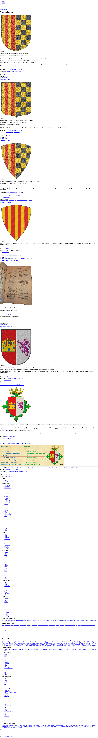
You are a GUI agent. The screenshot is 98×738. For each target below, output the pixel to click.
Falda (68, 642)
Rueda (40, 645)
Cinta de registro (72, 643)
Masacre (87, 635)
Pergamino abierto (60, 642)
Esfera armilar (30, 642)
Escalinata (22, 642)
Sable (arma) (42, 642)
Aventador (61, 640)
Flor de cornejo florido (48, 625)
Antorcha (26, 640)
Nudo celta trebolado (50, 644)
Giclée (5, 710)
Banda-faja (6, 609)
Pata (5, 636)
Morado (5, 555)
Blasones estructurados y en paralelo (21, 471)
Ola (78, 620)
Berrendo (27, 630)
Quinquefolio (34, 626)
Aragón (3, 318)
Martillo (92, 643)
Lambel (5, 571)
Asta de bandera (56, 640)
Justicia (55, 649)
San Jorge (76, 649)
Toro (37, 631)
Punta (5, 577)
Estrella (45, 620)
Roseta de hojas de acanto (23, 645)
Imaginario (34, 726)
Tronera (69, 641)
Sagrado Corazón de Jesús (22, 649)
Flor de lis (53, 625)
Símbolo (55, 645)
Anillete (5, 599)
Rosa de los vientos (16, 645)
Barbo (24, 630)
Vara (5, 594)
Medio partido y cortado (8, 506)
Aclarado (26, 374)
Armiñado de (6, 537)
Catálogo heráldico (7, 688)
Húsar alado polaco (20, 643)
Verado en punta (7, 545)
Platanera (30, 626)
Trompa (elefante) (61, 636)
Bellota (6, 625)
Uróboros (4, 650)
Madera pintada (6, 718)
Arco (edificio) (32, 640)
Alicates (10, 640)
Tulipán (53, 626)
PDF (5, 713)
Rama (46, 636)
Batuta (82, 640)
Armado (37, 374)
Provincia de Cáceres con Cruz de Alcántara (12, 385)
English (5, 480)
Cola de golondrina (38, 635)
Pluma (84, 644)
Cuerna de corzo (55, 635)
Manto (5, 665)
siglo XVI (11, 313)
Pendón (5, 681)
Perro (11, 631)
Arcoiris (6, 620)
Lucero (61, 620)
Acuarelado (16, 434)
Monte (68, 620)
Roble (38, 626)
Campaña (6, 565)
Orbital (81, 620)
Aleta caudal (4, 635)
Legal (20, 736)
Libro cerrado (67, 643)
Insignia (5, 679)
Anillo (24, 640)
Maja (23, 644)
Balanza (84, 640)
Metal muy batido (18, 71)
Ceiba (25, 625)
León (24, 374)
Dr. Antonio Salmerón (10, 736)
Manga (89, 643)
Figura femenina (89, 630)
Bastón (5, 582)
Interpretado (7, 133)
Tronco (65, 636)
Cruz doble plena (7, 610)
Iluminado (12, 376)
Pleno (83, 726)
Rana (20, 631)
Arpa (43, 640)
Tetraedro (78, 645)
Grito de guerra (6, 662)
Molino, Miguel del (16, 314)
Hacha (92, 642)
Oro (17, 69)
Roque (11, 645)
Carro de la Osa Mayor (14, 620)
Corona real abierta (53, 374)
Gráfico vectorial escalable (8, 711)
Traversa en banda (7, 586)
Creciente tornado (29, 620)
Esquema (5, 694)
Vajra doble (91, 645)
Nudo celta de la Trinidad (43, 644)
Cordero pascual (29, 649)
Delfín (74, 630)
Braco (39, 630)
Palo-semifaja (6, 613)
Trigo (48, 626)
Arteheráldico (3, 2)
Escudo (14, 133)
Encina (36, 625)
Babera (5, 674)
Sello (5, 684)
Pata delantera (15, 636)
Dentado (12, 642)
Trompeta (87, 645)
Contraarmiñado (7, 539)
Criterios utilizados (7, 703)
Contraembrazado (7, 513)
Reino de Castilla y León (19, 378)
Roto (35, 645)
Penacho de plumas (7, 667)
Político (10, 378)
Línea (79, 643)
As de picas (18, 640)
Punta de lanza (50, 643)
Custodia (50, 641)
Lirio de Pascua (83, 625)
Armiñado (6, 536)
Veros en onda (6, 541)
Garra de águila (75, 635)
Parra (23, 626)
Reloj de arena (7, 645)
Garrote (73, 642)
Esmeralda (42, 620)
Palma (3, 636)
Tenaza (5, 591)
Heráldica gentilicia (7, 485)
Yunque (95, 645)
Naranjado (6, 556)
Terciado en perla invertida (8, 503)
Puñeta (3, 645)
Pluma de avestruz (42, 636)
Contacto (1, 736)
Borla (5, 661)
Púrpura (12, 374)
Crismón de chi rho (5, 642)
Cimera (5, 655)
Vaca (42, 631)
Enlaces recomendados (8, 704)
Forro (5, 534)
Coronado (44, 374)
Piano (62, 644)
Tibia (57, 636)
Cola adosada (27, 635)
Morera (10, 626)
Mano (84, 635)
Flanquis (5, 589)
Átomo (9, 620)
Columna (90, 641)
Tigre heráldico (34, 631)
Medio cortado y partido (8, 509)
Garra (67, 635)
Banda (5, 561)
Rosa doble (43, 626)
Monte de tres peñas (72, 620)
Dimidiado (8, 69)
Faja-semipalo (6, 612)
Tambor (62, 645)
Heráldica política (7, 486)
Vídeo (5, 714)
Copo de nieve (20, 620)
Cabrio (5, 564)
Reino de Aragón (19, 133)
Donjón (15, 642)
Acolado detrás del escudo (63, 433)
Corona (48, 374)
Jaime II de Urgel (5, 140)
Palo (11, 69)
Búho (43, 630)
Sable (21, 69)
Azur (19, 374)
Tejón (30, 631)
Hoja (79, 635)
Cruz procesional (77, 640)
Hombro (81, 635)
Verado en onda (7, 544)
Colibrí (66, 630)
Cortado (5, 495)
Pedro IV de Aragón (7, 248)
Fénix (43, 649)
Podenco (15, 631)
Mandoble (95, 643)
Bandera (5, 680)
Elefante (77, 630)
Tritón (85, 649)
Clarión (82, 641)
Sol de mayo (94, 620)
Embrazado (6, 512)
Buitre (41, 630)
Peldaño (26, 642)
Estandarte (6, 682)
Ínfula (27, 643)
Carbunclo (72, 641)
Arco (29, 640)
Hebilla (94, 642)
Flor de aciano (41, 625)
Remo (93, 640)
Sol (90, 620)
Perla (5, 574)
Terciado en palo (7, 500)
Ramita (48, 636)
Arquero (52, 640)
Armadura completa (39, 640)
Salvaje (23, 631)
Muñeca (94, 635)
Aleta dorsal (9, 635)
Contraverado (6, 547)
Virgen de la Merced (68, 649)
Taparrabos (65, 645)
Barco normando (5, 641)
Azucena (79, 625)
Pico (33, 636)
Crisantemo (28, 625)
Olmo (15, 626)
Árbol (3, 625)
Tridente (84, 645)
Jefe (5, 570)
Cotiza (5, 584)
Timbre (48, 433)
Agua (3, 620)
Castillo (21, 374)
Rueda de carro (44, 645)
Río (89, 620)
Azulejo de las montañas (19, 630)
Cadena (40, 641)
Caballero (36, 641)
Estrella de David (47, 642)
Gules (19, 69)
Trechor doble (6, 593)
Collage (5, 715)
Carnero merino (52, 630)
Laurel (74, 625)
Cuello (46, 635)
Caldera (43, 641)
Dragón (37, 649)
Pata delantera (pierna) (21, 636)
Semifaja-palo (6, 615)
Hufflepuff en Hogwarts (8, 476)
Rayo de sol (86, 620)
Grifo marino (51, 649)
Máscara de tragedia (12, 644)
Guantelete (88, 642)
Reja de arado (14, 640)
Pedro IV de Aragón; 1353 (7, 202)
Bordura (5, 563)
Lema (5, 664)
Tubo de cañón (64, 641)
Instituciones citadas (7, 705)
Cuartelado (6, 504)
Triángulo (6, 605)
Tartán (5, 698)
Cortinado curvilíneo (7, 514)
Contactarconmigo (4, 7)
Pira (5, 576)
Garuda (45, 649)
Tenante (5, 670)
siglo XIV (11, 246)
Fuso (5, 603)
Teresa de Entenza (7, 74)
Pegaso (73, 649)
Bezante (5, 600)
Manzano (7, 626)
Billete (5, 601)
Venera (70, 636)
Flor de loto (57, 625)
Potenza (88, 644)
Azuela (64, 640)
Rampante (33, 374)
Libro (59, 643)
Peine (60, 644)
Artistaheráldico (3, 3)
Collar (5, 656)
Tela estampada (6, 721)
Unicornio (94, 649)
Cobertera (20, 635)
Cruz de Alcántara (72, 433)
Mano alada (63, 649)
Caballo (46, 630)
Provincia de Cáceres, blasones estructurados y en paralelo (15, 443)
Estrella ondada (49, 620)
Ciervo (62, 630)
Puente (91, 644)
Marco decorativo (7, 691)
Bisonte (30, 630)
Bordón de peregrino (26, 641)
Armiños (5, 535)
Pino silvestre (26, 626)
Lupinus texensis (89, 625)
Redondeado (4, 727)
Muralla (31, 644)
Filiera (5, 588)
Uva (55, 626)
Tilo (46, 626)
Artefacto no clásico (47, 640)
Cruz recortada (78, 433)
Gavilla (76, 642)
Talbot (28, 631)
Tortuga (40, 631)
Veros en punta (6, 542)
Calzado (5, 511)
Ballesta (87, 640)
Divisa (5, 659)
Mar (65, 620)
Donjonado (19, 642)
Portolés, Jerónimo (9, 314)
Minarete (28, 644)
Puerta (94, 644)
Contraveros (6, 546)
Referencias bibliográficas (8, 702)
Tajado (5, 497)
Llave (84, 643)
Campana (53, 641)
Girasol (68, 625)
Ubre (68, 636)
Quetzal (18, 631)
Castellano (6, 481)
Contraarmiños (6, 538)
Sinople (5, 528)
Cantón (5, 566)
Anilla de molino (71, 644)
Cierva (59, 630)
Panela (20, 626)
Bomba (15, 641)
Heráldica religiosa (7, 488)
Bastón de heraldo (72, 640)
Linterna (81, 643)
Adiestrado (6, 498)
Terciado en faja (7, 501)
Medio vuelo (91, 635)
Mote (5, 666)
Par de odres (56, 644)
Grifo (48, 649)
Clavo (85, 641)
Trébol (50, 626)
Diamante (38, 620)
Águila (6, 630)
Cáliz (45, 641)
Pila (5, 575)
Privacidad (23, 736)
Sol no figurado (4, 621)
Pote (86, 644)
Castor (57, 630)
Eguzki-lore (33, 625)
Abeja (3, 630)
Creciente (24, 620)
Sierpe (26, 631)
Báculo (67, 640)
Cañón (61, 641)
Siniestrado (6, 499)
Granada (71, 625)
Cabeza (17, 635)
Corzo (69, 630)
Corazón (42, 635)
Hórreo (9, 643)
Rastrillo (37, 645)
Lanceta (54, 643)
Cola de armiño (31, 635)
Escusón (5, 568)
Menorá (17, 644)
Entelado (16, 376)
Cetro (78, 641)
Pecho (29, 636)
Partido (7, 374)
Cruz (68, 433)
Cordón (93, 641)
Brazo (15, 635)
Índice (27, 736)
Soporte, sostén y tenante (8, 668)
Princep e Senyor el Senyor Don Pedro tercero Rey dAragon (12, 255)
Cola (23, 635)
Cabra (49, 630)
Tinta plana (12, 71)
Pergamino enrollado (54, 642)
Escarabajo (80, 630)
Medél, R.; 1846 (4, 430)
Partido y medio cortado (8, 507)
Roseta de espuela (31, 645)
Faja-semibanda (7, 611)
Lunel (87, 643)
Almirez (25, 644)
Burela (5, 583)
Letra (57, 643)
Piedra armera (6, 720)
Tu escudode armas (4, 5)
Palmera (17, 626)
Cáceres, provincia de (6, 326)
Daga (10, 642)
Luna (63, 620)
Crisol (88, 641)
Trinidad (82, 649)
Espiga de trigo (63, 635)
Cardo (15, 625)
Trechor (5, 592)
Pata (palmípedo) (9, 636)
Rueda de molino (77, 644)
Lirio (76, 625)
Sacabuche (59, 645)
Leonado (5, 554)
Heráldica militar (7, 487)
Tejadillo (69, 645)
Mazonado (30, 374)
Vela (94, 640)
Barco (90, 640)
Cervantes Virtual (5, 321)
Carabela (9, 641)
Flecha (70, 642)
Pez (12, 631)
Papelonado (6, 548)
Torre (82, 645)
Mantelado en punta (7, 515)
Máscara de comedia (5, 644)
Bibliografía (30, 725)
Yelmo (5, 672)
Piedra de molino (66, 644)
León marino (59, 649)
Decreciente (35, 620)
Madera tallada (6, 719)
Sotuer (5, 578)
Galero (5, 660)
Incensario (29, 643)
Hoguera (14, 643)
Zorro (45, 631)
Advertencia (17, 736)
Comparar (6, 693)
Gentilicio (10, 133)
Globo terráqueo (57, 620)
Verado (5, 543)
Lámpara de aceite (42, 643)
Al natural (6, 557)
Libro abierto (63, 643)
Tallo (55, 636)
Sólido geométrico (74, 645)
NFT (5, 712)
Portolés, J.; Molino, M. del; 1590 (9, 260)
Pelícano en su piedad (5, 631)
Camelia (8, 625)
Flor (38, 625)
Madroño (93, 625)
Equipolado (6, 602)
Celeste (5, 553)
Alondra (13, 630)
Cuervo (71, 630)
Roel (5, 604)
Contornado (52, 725)
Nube (77, 620)
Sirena (80, 649)
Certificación (6, 689)
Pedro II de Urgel (5, 79)
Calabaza (12, 625)
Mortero (20, 644)
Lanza (47, 643)
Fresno (66, 625)
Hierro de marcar (5, 643)
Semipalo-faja (6, 616)
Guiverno (40, 649)
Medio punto (8, 71)
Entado (5, 516)
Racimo (58, 626)
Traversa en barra (7, 587)
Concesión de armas (7, 687)
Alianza (12, 635)
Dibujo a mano (6, 716)
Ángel (3, 649)
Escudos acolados (7, 695)
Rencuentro (52, 636)
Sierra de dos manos (50, 645)
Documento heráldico (7, 686)
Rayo (83, 620)
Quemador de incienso (35, 643)
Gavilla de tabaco (80, 642)
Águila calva (9, 630)
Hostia (12, 643)
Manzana (3, 626)
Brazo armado (32, 641)
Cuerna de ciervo (50, 635)
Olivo (13, 626)
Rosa (40, 626)
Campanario (57, 641)
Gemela (5, 590)
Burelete (5, 654)
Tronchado (6, 496)
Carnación (6, 552)
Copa (47, 641)
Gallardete (6, 683)
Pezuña (31, 636)
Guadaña (85, 642)
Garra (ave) (70, 635)
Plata (10, 374)
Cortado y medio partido (8, 508)
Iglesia (24, 643)
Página (77, 643)
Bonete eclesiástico (20, 641)
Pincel (82, 644)
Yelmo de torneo (7, 673)
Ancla (21, 640)
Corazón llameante (14, 649)
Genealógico (6, 696)
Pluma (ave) (36, 636)
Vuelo (73, 636)
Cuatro (82, 725)
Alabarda (3, 640)
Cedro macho (22, 625)
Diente (60, 635)
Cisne (64, 630)
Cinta (80, 641)
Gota (53, 620)
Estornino (84, 630)
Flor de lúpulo (62, 625)
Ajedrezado (14, 69)
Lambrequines (6, 663)
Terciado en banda (7, 502)
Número (34, 644)
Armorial (29, 736)
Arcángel (6, 649)
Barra (5, 562)
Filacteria (65, 642)
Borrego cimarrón (35, 630)
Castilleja (17, 625)
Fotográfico (6, 709)
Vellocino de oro (89, 649)
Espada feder (38, 642)
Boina (12, 641)
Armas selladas (6, 690)
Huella (26, 636)
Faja (5, 569)
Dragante (33, 649)
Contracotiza (6, 585)
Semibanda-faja (6, 614)
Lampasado (41, 374)
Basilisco (9, 649)
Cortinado (6, 510)
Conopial (7, 132)
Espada (34, 642)
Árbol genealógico (7, 697)
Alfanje (7, 640)
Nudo (37, 644)
